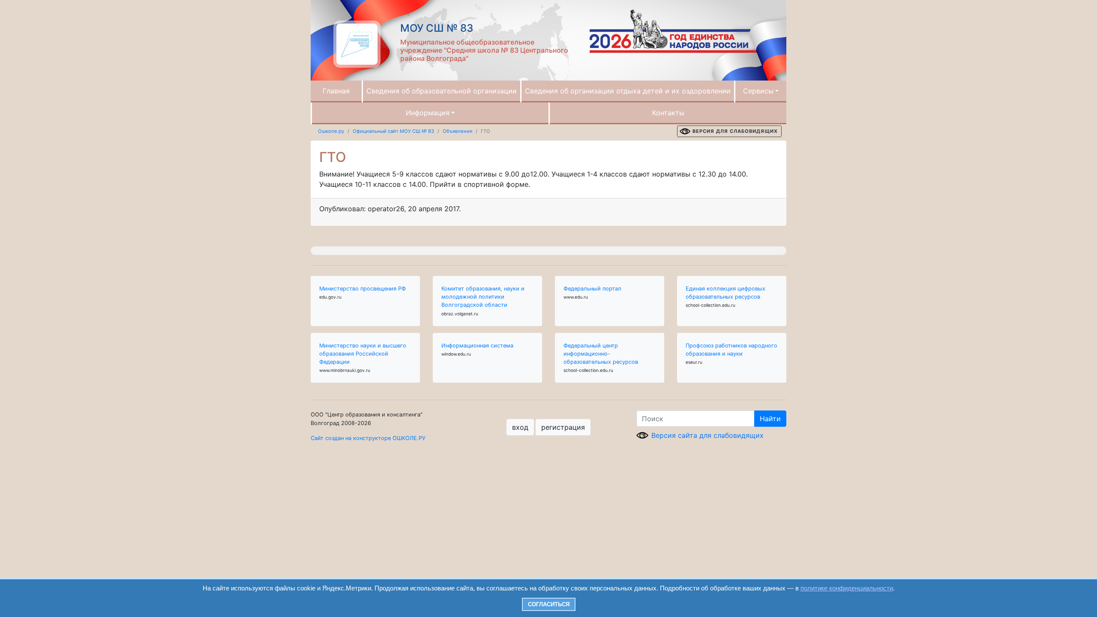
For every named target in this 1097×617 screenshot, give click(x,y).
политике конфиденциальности (846, 588)
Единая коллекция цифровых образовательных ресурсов (725, 292)
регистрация (563, 427)
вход (520, 427)
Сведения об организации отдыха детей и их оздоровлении (628, 91)
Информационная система (477, 345)
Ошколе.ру (331, 131)
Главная (336, 91)
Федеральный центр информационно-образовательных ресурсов (600, 353)
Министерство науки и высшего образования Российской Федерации (362, 353)
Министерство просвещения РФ (362, 288)
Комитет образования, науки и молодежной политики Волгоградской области (483, 296)
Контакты (668, 112)
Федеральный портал (592, 288)
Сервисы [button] (758, 91)
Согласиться (548, 604)
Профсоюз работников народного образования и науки (731, 349)
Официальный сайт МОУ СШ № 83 (393, 131)
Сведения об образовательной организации (441, 91)
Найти (770, 418)
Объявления (457, 131)
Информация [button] (428, 112)
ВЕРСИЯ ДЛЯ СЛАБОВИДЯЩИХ (735, 131)
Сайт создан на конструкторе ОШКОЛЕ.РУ (368, 438)
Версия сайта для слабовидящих (707, 435)
